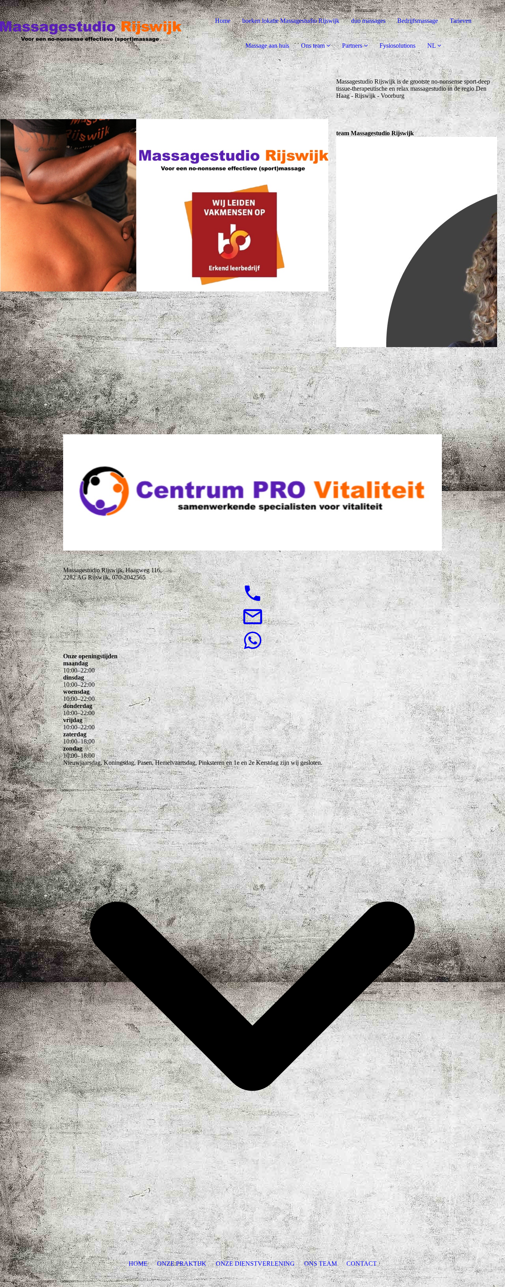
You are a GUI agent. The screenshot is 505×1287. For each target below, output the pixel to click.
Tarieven (460, 20)
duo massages (368, 20)
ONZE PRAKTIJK (181, 1263)
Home (222, 20)
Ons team (313, 45)
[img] (90, 31)
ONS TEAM (320, 1263)
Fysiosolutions (397, 45)
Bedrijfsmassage (417, 20)
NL (431, 45)
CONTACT (361, 1263)
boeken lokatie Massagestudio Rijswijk (290, 20)
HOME (138, 1263)
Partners (352, 45)
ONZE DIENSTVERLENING (255, 1263)
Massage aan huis (267, 45)
